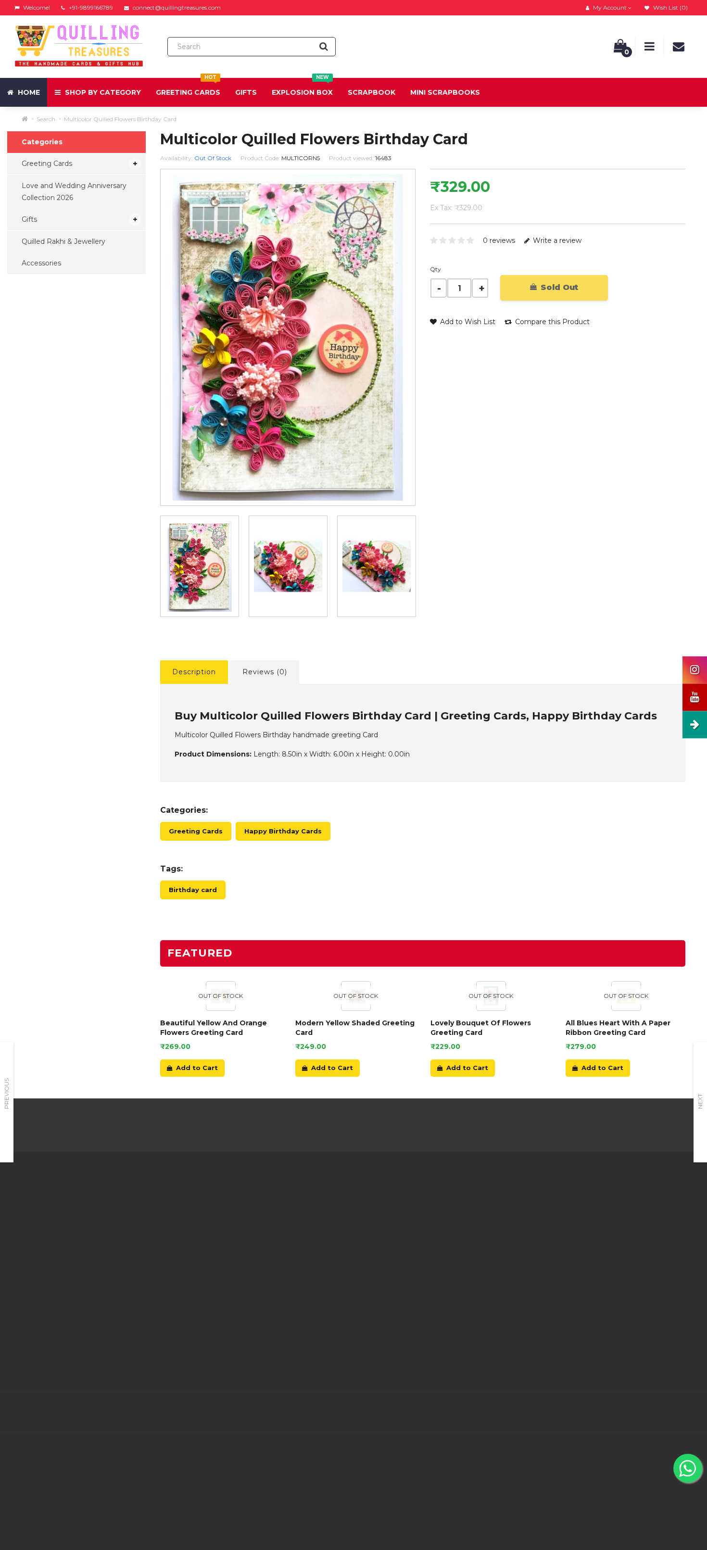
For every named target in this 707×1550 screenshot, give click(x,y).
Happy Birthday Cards (283, 831)
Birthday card (193, 890)
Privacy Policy (211, 1231)
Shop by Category (102, 92)
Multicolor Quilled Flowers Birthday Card (120, 119)
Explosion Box (302, 87)
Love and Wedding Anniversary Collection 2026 (74, 191)
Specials (431, 1231)
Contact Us (322, 1207)
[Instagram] (684, 1412)
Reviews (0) (264, 672)
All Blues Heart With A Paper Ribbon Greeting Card (618, 1028)
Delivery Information (222, 1219)
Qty (435, 269)
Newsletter (437, 1243)
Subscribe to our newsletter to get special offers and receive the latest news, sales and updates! (608, 1219)
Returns (316, 1231)
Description (194, 672)
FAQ (195, 1267)
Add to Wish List (466, 321)
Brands (430, 1207)
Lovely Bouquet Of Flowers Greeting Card (480, 1028)
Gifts (246, 92)
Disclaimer (205, 1279)
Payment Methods (220, 1303)
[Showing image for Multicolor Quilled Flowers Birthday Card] (288, 566)
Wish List (318, 1255)
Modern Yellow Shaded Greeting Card (355, 1028)
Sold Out (558, 287)
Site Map (433, 1255)
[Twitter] (603, 1412)
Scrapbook (371, 92)
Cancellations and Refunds (232, 1255)
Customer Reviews (220, 1291)
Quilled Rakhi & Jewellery (63, 241)
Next (700, 1101)
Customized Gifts (217, 1315)
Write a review (556, 240)
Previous (6, 1093)
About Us (203, 1207)
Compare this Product (551, 321)
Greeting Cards (188, 87)
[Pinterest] (643, 1412)
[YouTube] (663, 1412)
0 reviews (499, 240)
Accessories (41, 263)
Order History (325, 1243)
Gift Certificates (444, 1219)
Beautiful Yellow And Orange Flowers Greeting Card (213, 1028)
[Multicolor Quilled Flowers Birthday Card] (199, 566)
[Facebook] (583, 1412)
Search (46, 119)
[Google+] (623, 1412)
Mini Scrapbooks (445, 92)
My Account (323, 1219)
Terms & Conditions (220, 1243)
